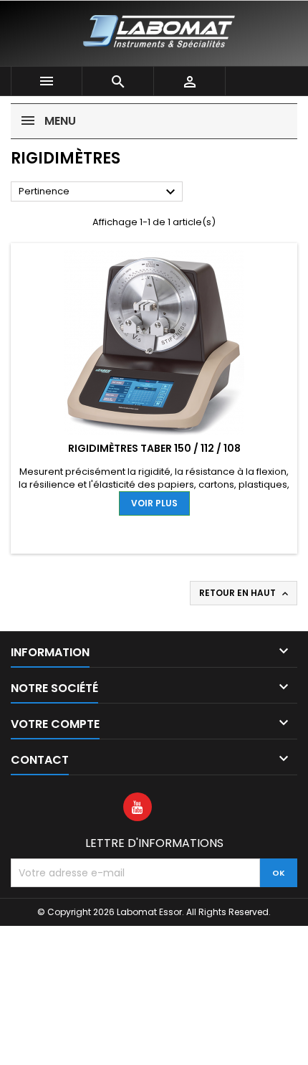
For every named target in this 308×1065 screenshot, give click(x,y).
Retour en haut (245, 593)
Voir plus (154, 503)
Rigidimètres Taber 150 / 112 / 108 (154, 448)
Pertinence (99, 192)
